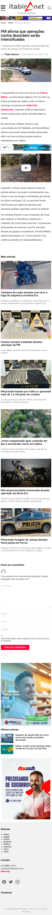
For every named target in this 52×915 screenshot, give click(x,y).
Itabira (6, 834)
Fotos (6, 849)
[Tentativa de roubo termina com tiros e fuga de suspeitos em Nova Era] (26, 275)
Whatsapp (5, 871)
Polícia (6, 839)
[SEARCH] (49, 8)
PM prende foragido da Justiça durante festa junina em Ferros (24, 541)
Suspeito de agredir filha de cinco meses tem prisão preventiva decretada (32, 737)
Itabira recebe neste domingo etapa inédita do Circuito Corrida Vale (33, 747)
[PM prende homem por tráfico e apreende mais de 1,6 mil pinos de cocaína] (26, 374)
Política (7, 844)
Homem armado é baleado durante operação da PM (21, 343)
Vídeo (6, 851)
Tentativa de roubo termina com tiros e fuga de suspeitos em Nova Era (24, 294)
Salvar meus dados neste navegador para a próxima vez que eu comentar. (25, 640)
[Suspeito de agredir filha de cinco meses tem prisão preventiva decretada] (7, 738)
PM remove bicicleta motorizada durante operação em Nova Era (25, 492)
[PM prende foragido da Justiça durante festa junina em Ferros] (26, 522)
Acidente (8, 842)
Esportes (7, 847)
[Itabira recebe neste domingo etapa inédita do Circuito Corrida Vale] (7, 749)
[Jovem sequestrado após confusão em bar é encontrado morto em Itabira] (26, 423)
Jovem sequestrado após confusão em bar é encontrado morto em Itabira (24, 442)
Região (7, 837)
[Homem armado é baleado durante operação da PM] (26, 324)
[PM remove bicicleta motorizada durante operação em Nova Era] (26, 473)
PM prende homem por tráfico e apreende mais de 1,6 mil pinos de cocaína (26, 393)
